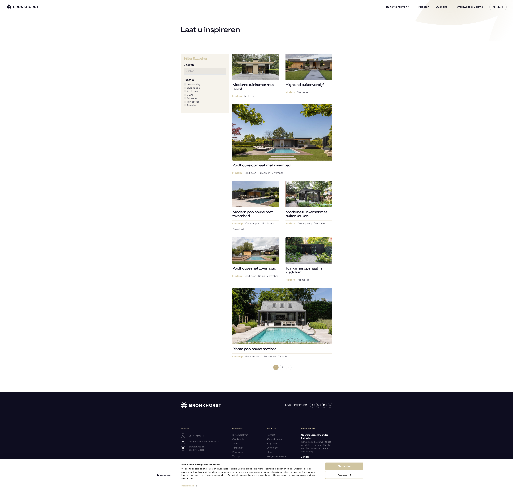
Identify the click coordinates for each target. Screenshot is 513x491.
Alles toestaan (344, 466)
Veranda (236, 443)
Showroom (272, 447)
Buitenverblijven (240, 434)
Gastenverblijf (194, 84)
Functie (189, 79)
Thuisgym (237, 456)
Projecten (272, 443)
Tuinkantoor (193, 101)
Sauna (190, 94)
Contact (271, 434)
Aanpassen (343, 475)
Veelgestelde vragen (277, 456)
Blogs (270, 452)
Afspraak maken (275, 439)
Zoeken (189, 64)
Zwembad (192, 105)
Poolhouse (192, 91)
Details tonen (187, 486)
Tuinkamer (192, 98)
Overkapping (193, 87)
